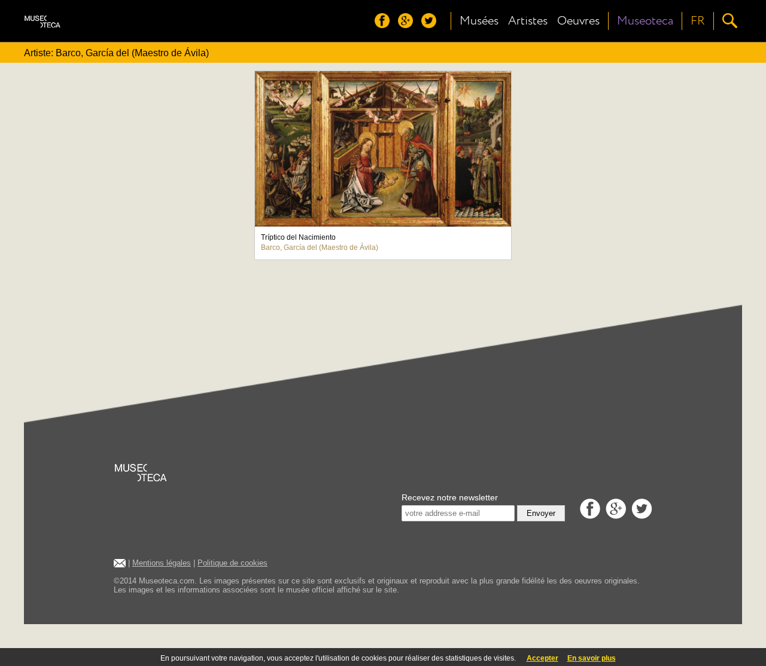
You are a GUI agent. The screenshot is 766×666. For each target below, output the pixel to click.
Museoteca (645, 21)
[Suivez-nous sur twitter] (431, 25)
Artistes (528, 21)
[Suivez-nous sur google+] (408, 25)
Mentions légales (161, 562)
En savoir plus (591, 658)
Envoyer (541, 513)
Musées (479, 21)
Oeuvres (578, 21)
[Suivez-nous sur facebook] (385, 25)
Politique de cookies (232, 562)
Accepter (542, 658)
